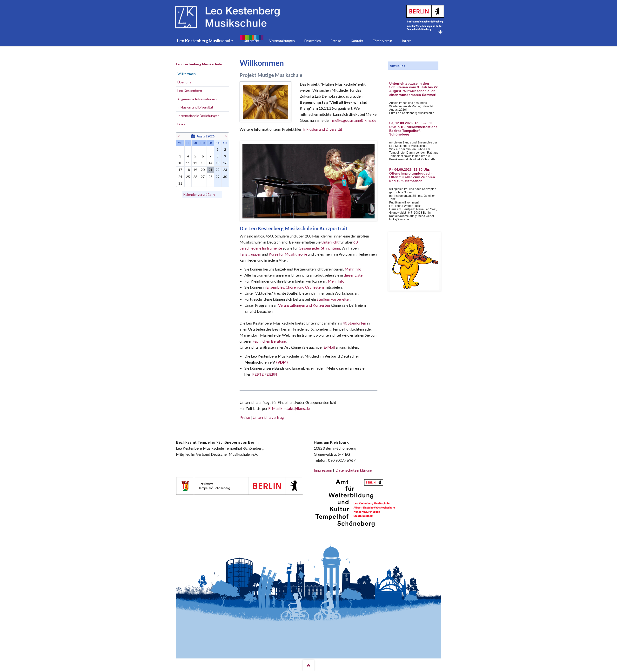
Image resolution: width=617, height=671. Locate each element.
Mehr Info (353, 269)
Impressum (323, 470)
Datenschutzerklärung (353, 470)
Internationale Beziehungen (198, 116)
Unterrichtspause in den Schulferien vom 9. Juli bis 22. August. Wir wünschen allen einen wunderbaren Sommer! (414, 89)
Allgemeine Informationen (197, 99)
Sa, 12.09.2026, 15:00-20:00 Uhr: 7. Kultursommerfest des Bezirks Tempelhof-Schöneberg (413, 128)
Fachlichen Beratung (269, 341)
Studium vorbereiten (333, 299)
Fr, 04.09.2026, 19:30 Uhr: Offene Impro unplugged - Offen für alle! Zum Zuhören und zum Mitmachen (412, 175)
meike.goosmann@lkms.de (354, 120)
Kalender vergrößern (199, 194)
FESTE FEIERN (264, 374)
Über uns (184, 82)
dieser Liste (353, 275)
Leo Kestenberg (189, 90)
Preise (245, 417)
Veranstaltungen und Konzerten (304, 305)
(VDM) (282, 362)
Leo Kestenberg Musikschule (199, 64)
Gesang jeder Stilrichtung (319, 248)
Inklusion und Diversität (322, 129)
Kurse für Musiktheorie (288, 254)
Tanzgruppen (251, 254)
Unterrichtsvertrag (268, 417)
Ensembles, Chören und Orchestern (295, 287)
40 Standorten (354, 323)
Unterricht (330, 242)
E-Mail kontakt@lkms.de (289, 408)
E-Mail (329, 347)
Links (181, 124)
